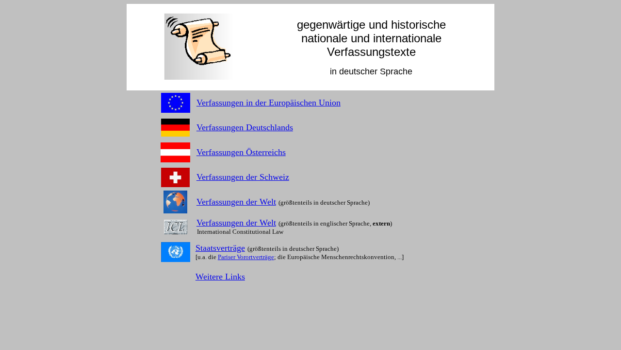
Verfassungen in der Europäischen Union (268, 102)
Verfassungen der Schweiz (242, 177)
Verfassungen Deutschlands (244, 127)
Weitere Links (220, 276)
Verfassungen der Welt (236, 202)
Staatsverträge (220, 248)
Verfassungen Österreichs (241, 152)
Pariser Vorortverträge (246, 257)
